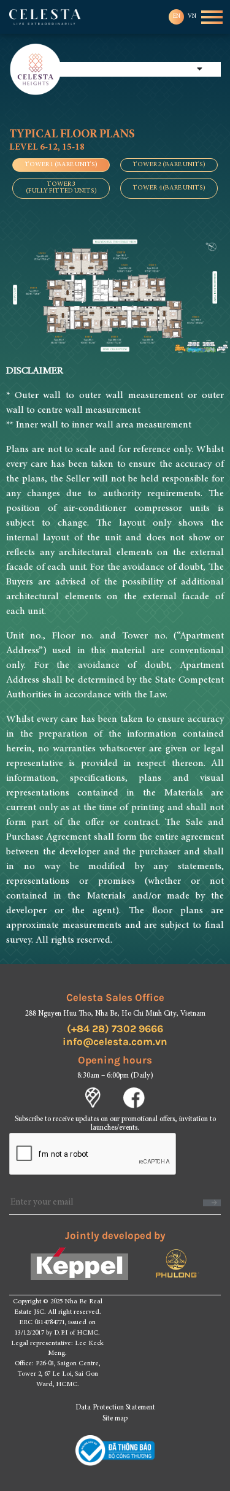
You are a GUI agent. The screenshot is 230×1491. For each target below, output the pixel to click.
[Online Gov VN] (115, 1450)
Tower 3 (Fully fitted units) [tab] (61, 187)
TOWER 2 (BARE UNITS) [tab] (168, 164)
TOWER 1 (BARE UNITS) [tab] (61, 164)
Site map (115, 1418)
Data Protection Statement (115, 1407)
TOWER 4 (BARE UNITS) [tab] (168, 188)
